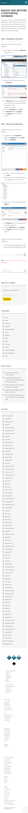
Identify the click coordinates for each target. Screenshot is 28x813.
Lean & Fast (8, 689)
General (7, 326)
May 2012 (7, 579)
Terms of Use (6, 795)
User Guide (6, 739)
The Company (7, 789)
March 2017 (8, 490)
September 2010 (10, 629)
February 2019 (9, 454)
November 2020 (9, 430)
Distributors (6, 746)
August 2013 (8, 552)
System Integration (7, 773)
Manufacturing (7, 768)
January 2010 (8, 644)
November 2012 (9, 570)
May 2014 (7, 537)
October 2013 (9, 549)
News (6, 332)
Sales (5, 778)
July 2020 (7, 436)
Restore (3, 262)
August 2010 (8, 632)
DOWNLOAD (7, 702)
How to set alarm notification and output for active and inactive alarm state (14, 397)
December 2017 (9, 466)
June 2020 (8, 439)
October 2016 (9, 502)
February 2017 (9, 493)
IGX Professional (9, 677)
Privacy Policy (7, 793)
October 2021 (9, 422)
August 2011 (8, 599)
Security (7, 344)
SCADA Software (7, 732)
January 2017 (8, 496)
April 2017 (8, 487)
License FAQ (6, 720)
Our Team (6, 787)
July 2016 (7, 511)
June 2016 (8, 513)
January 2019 (8, 457)
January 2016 (8, 525)
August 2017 (8, 478)
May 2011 (7, 608)
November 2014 (9, 534)
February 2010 (9, 641)
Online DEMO (7, 699)
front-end (7, 323)
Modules (7, 678)
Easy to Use (8, 688)
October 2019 (9, 445)
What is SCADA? (7, 730)
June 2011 (8, 605)
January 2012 (8, 588)
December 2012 (9, 567)
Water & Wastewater (8, 766)
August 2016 (8, 507)
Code (6, 320)
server (7, 347)
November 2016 (9, 499)
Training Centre (7, 735)
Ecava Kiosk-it (7, 718)
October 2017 (9, 472)
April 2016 (8, 519)
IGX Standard (8, 675)
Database (14, 260)
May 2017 (7, 484)
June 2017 (8, 481)
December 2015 (9, 528)
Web (6, 356)
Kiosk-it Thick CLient (8, 708)
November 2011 (9, 593)
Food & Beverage (7, 769)
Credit (5, 791)
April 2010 (8, 635)
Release (7, 335)
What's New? (8, 672)
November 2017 (9, 469)
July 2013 (7, 555)
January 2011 (8, 617)
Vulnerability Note (10, 353)
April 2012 (8, 582)
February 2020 (9, 442)
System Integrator (10, 350)
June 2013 (8, 558)
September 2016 (10, 505)
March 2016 (8, 522)
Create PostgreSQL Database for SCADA (15, 245)
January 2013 (8, 564)
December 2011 (9, 590)
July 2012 (7, 576)
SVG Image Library (8, 716)
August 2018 (8, 460)
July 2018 (7, 463)
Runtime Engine (7, 704)
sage (6, 338)
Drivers (7, 680)
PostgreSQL (4, 20)
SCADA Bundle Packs (8, 715)
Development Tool (7, 706)
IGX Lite (7, 674)
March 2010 (8, 638)
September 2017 (10, 475)
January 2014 (8, 543)
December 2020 (9, 428)
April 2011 (8, 611)
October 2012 (9, 573)
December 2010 (9, 620)
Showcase (8, 681)
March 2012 (8, 585)
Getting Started (7, 733)
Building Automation (8, 762)
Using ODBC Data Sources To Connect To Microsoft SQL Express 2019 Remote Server (14, 380)
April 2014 (8, 540)
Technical (6, 780)
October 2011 (9, 596)
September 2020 (10, 433)
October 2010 (9, 626)
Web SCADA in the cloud (10, 686)
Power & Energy (7, 760)
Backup (8, 260)
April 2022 (8, 419)
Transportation (7, 759)
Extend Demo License (8, 709)
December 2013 (9, 546)
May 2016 (7, 516)
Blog (5, 741)
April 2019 (8, 451)
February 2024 (9, 416)
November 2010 (9, 623)
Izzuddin (19, 255)
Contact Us (6, 796)
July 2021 (7, 425)
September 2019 (10, 448)
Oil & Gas (6, 764)
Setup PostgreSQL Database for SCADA (15, 247)
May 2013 (7, 561)
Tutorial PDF (6, 737)
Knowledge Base (9, 329)
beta (6, 317)
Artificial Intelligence (8, 771)
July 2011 (7, 602)
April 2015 (8, 531)
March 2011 (8, 614)
